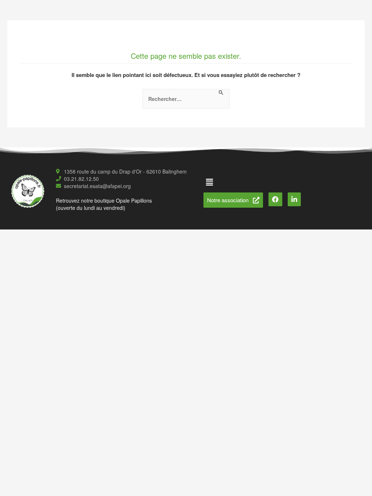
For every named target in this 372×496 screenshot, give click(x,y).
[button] (209, 182)
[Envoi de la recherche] (221, 93)
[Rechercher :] (186, 99)
